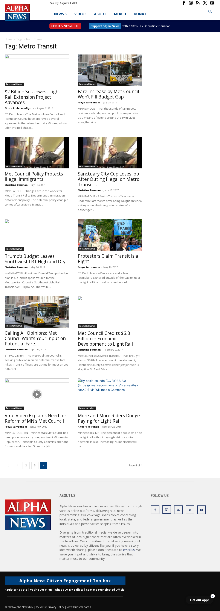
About (100, 14)
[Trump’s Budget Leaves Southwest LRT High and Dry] (37, 235)
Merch (120, 14)
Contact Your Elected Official (105, 589)
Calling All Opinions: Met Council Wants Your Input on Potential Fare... (35, 338)
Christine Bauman (16, 184)
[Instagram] (191, 3)
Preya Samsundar (89, 102)
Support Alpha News (105, 26)
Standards (84, 607)
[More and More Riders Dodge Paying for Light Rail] (110, 394)
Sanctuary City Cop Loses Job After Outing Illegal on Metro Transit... (108, 179)
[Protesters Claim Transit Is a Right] (110, 235)
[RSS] (198, 3)
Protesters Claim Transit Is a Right (108, 258)
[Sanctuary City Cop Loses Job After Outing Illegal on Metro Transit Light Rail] (110, 152)
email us (129, 550)
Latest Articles (87, 408)
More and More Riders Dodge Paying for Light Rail (109, 418)
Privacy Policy (56, 607)
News (59, 14)
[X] (205, 3)
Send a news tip (65, 26)
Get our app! (199, 600)
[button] (210, 12)
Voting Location (41, 589)
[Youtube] (212, 3)
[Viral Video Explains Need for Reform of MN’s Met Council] (37, 394)
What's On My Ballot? (69, 589)
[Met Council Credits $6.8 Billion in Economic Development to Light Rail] (110, 312)
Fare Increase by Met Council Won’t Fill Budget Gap (108, 94)
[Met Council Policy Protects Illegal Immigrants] (37, 152)
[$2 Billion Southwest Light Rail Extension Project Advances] (37, 70)
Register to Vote (16, 589)
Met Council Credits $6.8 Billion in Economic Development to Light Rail (105, 338)
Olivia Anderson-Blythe (19, 108)
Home (8, 39)
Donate (141, 14)
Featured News (14, 84)
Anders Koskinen (88, 426)
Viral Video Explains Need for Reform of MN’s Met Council (35, 418)
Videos (80, 14)
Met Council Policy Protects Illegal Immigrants (34, 176)
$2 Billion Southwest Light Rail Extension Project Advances (32, 97)
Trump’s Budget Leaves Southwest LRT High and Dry (35, 259)
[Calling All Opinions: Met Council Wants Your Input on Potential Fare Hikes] (37, 312)
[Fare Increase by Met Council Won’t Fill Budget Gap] (110, 70)
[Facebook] (183, 3)
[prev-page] (8, 465)
